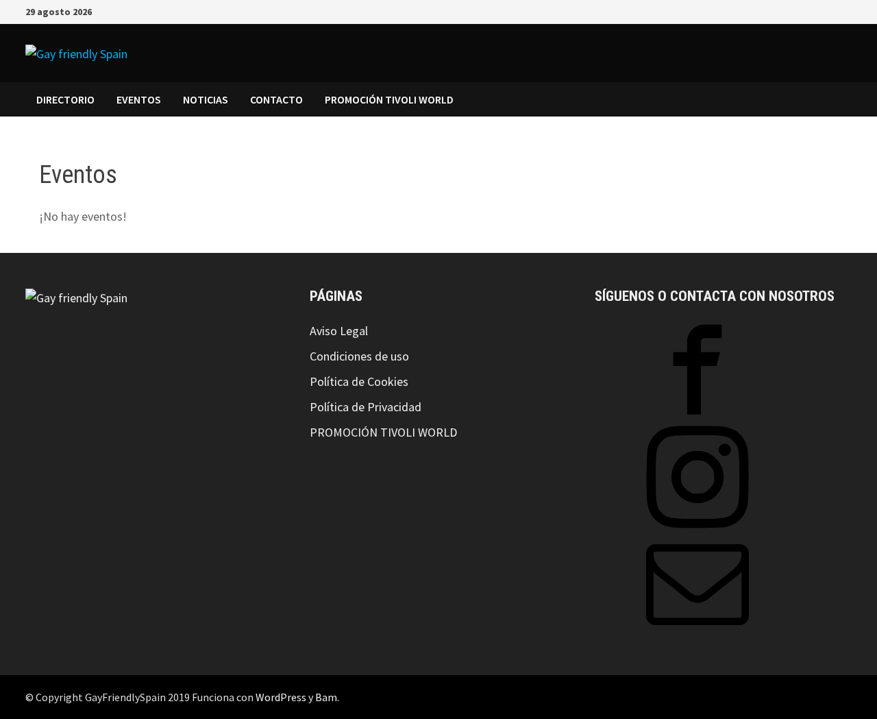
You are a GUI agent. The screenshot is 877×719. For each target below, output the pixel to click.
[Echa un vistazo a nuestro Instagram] (697, 524)
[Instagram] (828, 11)
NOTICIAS (205, 99)
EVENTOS (138, 99)
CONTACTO (276, 99)
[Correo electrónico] (844, 11)
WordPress (281, 697)
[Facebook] (811, 11)
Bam (326, 697)
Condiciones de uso (359, 356)
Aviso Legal (339, 331)
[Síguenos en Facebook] (697, 416)
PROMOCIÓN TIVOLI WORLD (389, 99)
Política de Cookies (359, 381)
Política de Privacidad (365, 407)
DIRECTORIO (65, 99)
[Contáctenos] (697, 631)
